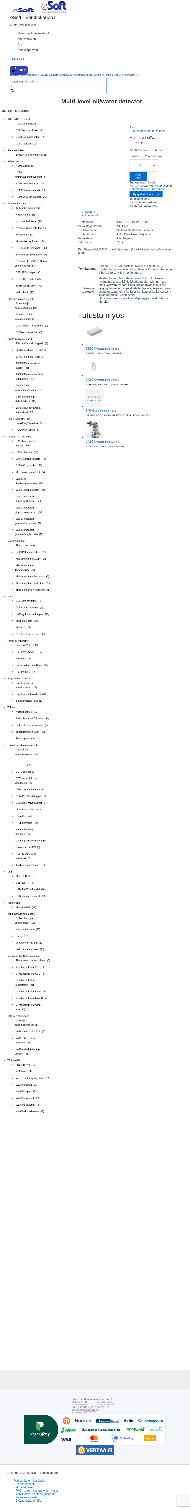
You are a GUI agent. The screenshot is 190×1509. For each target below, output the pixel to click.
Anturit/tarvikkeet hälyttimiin (88, 74)
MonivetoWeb (24, 1487)
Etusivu (14, 74)
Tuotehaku (16, 81)
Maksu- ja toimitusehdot (29, 1480)
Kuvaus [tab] (90, 211)
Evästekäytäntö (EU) (28, 1500)
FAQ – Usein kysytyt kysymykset (36, 1490)
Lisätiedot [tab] (91, 215)
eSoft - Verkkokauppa (32, 17)
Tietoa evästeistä (26, 1497)
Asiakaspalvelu (25, 1484)
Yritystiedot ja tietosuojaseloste (35, 1493)
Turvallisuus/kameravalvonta (55, 74)
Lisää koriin (138, 176)
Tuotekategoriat (29, 74)
